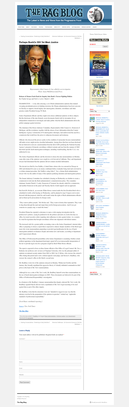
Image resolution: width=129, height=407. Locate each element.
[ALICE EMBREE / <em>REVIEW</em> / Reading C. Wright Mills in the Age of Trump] (92, 235)
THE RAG (41, 27)
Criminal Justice (60, 316)
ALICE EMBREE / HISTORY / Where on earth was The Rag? (102, 198)
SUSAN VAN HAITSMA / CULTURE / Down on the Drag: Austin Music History (102, 142)
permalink (30, 318)
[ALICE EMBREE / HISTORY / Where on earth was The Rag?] (92, 198)
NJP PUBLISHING (76, 27)
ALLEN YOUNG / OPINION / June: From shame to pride (101, 171)
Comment (22, 339)
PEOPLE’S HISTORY (86, 27)
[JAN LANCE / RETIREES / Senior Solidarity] (92, 207)
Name (20, 362)
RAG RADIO (34, 27)
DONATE (95, 27)
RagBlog (35, 316)
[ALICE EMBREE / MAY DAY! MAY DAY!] (92, 190)
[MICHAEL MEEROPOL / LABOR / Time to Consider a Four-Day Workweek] (92, 119)
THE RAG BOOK (48, 27)
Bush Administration (50, 316)
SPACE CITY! (57, 27)
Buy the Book (99, 77)
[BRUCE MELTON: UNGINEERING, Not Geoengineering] (92, 181)
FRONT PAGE (21, 27)
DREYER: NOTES (66, 27)
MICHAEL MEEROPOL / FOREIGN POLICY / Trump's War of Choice (102, 214)
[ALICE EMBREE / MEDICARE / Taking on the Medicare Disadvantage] (92, 151)
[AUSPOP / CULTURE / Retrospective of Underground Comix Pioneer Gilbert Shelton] (92, 160)
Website (21, 374)
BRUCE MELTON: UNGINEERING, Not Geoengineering (101, 181)
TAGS (91, 109)
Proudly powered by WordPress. (99, 402)
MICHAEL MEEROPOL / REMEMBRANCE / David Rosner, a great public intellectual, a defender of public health (102, 130)
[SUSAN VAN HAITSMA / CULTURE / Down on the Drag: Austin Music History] (92, 142)
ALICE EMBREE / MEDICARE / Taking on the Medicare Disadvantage (102, 151)
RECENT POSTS (95, 115)
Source (21, 306)
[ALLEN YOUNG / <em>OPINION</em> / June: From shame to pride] (92, 171)
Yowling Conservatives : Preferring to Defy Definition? (34, 36)
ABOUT (27, 27)
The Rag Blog (22, 402)
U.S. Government (70, 316)
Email (20, 368)
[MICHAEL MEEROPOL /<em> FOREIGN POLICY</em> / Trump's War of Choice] (92, 215)
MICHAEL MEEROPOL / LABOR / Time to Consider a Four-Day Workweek (103, 119)
